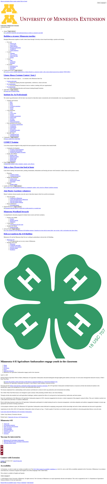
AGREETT (13, 49)
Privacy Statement (21, 482)
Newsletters (13, 67)
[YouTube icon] (2, 462)
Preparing (9, 173)
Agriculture (7, 89)
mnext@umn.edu (17, 461)
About (5, 31)
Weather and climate (12, 226)
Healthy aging (13, 155)
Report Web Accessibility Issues (8, 482)
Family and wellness (12, 153)
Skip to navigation (5, 1)
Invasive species (14, 220)
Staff (11, 60)
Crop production (11, 110)
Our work (9, 42)
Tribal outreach (13, 46)
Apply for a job (14, 56)
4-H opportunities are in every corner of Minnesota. (22, 241)
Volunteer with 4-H (8, 430)
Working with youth (12, 242)
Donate (12, 57)
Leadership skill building (16, 151)
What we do (13, 43)
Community (7, 137)
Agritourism (13, 126)
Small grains (13, 117)
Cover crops (13, 113)
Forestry (12, 219)
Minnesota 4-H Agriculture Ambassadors (14, 440)
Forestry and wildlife (12, 217)
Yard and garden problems (16, 202)
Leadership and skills (15, 245)
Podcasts (12, 68)
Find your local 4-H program (11, 426)
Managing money (14, 156)
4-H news (6, 433)
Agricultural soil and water (16, 224)
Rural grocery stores (15, 180)
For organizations (11, 84)
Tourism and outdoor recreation (18, 152)
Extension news (14, 66)
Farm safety (13, 128)
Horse (11, 104)
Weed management (14, 121)
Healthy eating (13, 184)
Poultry (12, 107)
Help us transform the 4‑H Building (18, 234)
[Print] (53, 446)
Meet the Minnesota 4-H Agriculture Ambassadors (16, 441)
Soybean (12, 119)
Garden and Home (8, 186)
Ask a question (13, 54)
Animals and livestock (12, 100)
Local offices (13, 45)
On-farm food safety (15, 130)
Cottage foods (13, 178)
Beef (11, 102)
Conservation (10, 223)
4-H (20, 417)
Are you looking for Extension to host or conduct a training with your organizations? (31, 85)
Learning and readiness (15, 246)
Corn (11, 112)
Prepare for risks (14, 227)
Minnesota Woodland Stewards (16, 212)
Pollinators (12, 221)
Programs (12, 63)
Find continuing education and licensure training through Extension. (27, 88)
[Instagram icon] (4, 462)
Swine (11, 109)
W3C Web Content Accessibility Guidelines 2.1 (45, 469)
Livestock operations (15, 106)
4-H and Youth (7, 229)
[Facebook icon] (1, 462)
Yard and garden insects (16, 201)
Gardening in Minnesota (16, 198)
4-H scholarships (8, 429)
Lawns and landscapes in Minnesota (19, 199)
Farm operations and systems (14, 123)
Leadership (13, 61)
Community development (13, 148)
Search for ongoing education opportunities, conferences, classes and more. (28, 82)
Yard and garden (11, 196)
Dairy (11, 103)
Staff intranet (30, 482)
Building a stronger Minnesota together (19, 36)
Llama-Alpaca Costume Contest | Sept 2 (20, 75)
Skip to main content (15, 1)
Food (5, 162)
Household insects (14, 205)
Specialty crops (10, 133)
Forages (12, 114)
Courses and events (11, 81)
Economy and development (17, 149)
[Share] (53, 454)
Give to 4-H (7, 432)
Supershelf (12, 181)
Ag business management (16, 124)
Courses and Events (9, 70)
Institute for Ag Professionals (15, 95)
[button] (23, 32)
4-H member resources (9, 425)
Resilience (12, 249)
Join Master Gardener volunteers (17, 191)
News (5, 369)
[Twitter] (53, 451)
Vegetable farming (14, 135)
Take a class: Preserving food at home (19, 167)
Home (5, 365)
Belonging (12, 244)
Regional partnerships (15, 47)
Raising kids (13, 159)
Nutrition (9, 183)
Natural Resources (8, 206)
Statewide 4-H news (9, 371)
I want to (9, 52)
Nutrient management (15, 116)
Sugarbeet (12, 120)
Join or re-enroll (8, 428)
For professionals (11, 86)
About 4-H (6, 423)
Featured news (24, 417)
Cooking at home (14, 174)
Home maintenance (11, 203)
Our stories (9, 64)
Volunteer (12, 53)
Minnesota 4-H (10, 239)
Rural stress (13, 160)
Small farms (13, 131)
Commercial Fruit (14, 134)
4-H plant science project (10, 443)
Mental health (13, 158)
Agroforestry (13, 127)
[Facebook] (53, 449)
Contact (9, 59)
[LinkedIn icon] (5, 462)
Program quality (14, 248)
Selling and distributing (12, 177)
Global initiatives (14, 50)
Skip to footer (23, 1)
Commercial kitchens (15, 176)
